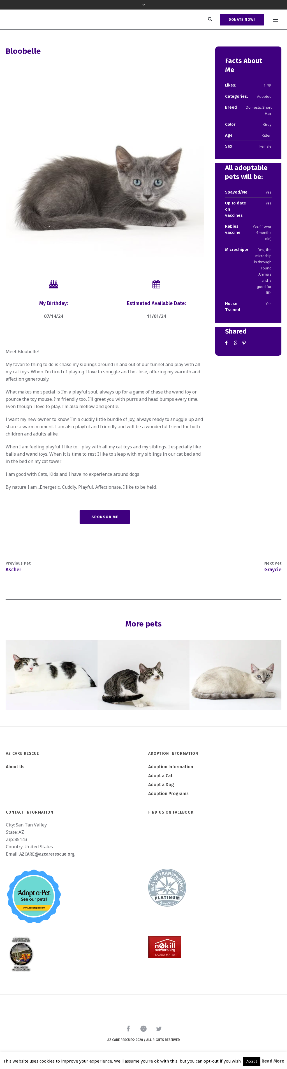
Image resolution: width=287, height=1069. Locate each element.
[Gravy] (143, 675)
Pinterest (244, 343)
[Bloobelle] (105, 163)
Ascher (13, 570)
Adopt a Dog (161, 784)
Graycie (272, 570)
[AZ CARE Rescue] (143, 1030)
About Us (15, 766)
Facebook (227, 343)
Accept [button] (251, 1061)
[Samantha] (52, 675)
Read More (272, 1061)
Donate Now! (242, 19)
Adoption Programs (168, 793)
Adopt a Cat (160, 775)
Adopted (264, 96)
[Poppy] (235, 675)
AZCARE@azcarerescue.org (47, 854)
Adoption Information (170, 766)
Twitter (236, 343)
